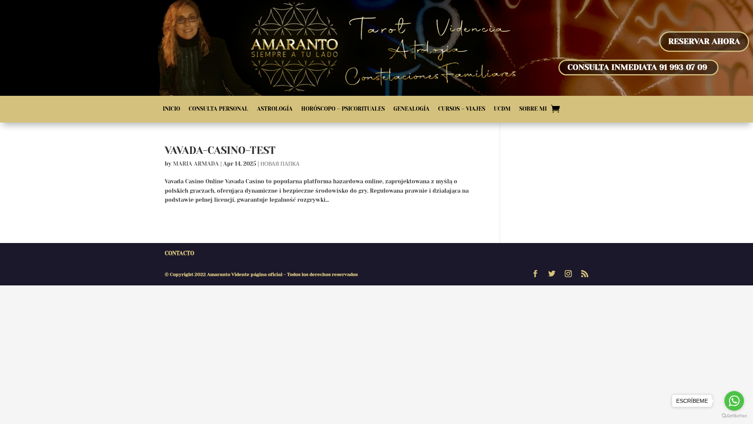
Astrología (275, 109)
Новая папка (280, 164)
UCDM (502, 109)
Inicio (171, 109)
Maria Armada (196, 164)
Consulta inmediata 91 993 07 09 (637, 67)
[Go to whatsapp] (734, 401)
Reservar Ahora (704, 41)
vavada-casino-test (220, 150)
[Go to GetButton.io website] (734, 416)
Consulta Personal (218, 109)
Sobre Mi (533, 109)
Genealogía (411, 109)
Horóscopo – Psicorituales (343, 109)
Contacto (179, 253)
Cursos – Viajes (461, 109)
